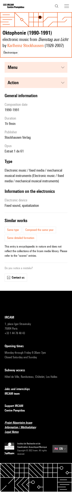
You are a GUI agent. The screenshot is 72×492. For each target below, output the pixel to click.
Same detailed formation (20, 238)
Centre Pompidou (15, 410)
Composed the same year (39, 230)
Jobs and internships (17, 389)
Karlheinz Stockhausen (25, 45)
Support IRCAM (14, 406)
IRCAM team (12, 393)
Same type (13, 230)
